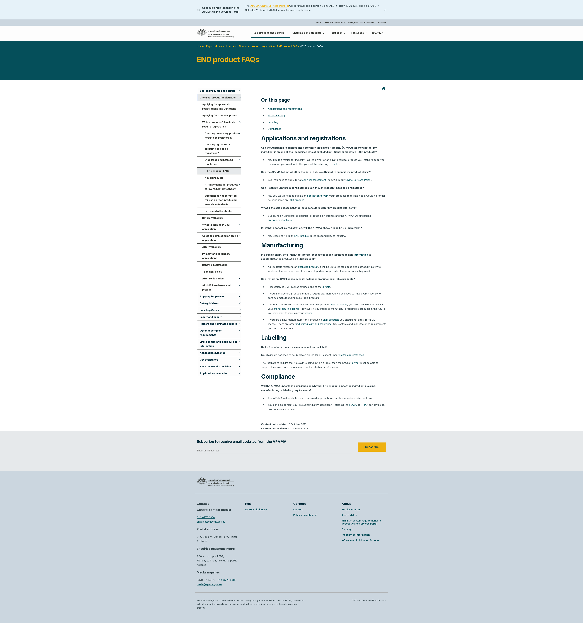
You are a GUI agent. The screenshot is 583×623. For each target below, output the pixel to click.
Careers (298, 509)
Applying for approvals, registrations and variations (219, 106)
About (318, 22)
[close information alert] (384, 9)
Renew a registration (215, 264)
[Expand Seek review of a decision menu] (239, 365)
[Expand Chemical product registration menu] (239, 96)
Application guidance (212, 352)
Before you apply (212, 217)
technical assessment (314, 179)
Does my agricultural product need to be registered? (217, 149)
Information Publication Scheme (360, 540)
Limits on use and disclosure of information (218, 344)
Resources (357, 32)
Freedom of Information (356, 534)
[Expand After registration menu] (239, 277)
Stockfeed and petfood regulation (219, 162)
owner (356, 362)
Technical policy (212, 271)
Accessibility (349, 515)
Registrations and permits (269, 32)
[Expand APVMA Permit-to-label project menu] (239, 284)
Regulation (336, 32)
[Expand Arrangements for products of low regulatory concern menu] (239, 183)
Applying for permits (212, 296)
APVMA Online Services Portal (269, 6)
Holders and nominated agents (218, 323)
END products (339, 304)
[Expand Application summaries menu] (239, 371)
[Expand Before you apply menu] (239, 216)
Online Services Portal (334, 22)
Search (376, 32)
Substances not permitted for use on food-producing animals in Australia (221, 200)
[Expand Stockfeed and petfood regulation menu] (239, 158)
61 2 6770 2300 (206, 517)
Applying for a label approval (219, 115)
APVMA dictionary (256, 509)
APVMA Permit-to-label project (216, 287)
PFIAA (364, 404)
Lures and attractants (218, 211)
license (308, 313)
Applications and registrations (285, 108)
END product (301, 235)
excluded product (308, 266)
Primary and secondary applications (216, 256)
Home (200, 46)
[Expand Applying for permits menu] (239, 295)
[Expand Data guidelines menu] (239, 301)
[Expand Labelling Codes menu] (239, 308)
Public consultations (305, 515)
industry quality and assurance (314, 323)
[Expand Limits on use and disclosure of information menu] (239, 340)
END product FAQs (218, 170)
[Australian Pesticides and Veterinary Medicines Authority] (215, 33)
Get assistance (209, 359)
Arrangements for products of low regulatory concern (221, 186)
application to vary (318, 195)
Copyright (347, 529)
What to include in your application (216, 227)
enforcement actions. (280, 220)
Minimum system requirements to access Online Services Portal (361, 522)
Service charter (351, 509)
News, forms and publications (361, 22)
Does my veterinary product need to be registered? (222, 135)
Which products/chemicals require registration (218, 124)
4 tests (326, 286)
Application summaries (213, 373)
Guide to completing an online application (220, 238)
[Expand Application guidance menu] (239, 351)
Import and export (211, 316)
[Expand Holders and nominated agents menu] (239, 322)
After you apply (211, 246)
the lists (336, 164)
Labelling (273, 122)
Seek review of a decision (215, 366)
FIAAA (353, 404)
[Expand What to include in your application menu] (239, 223)
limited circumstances (351, 354)
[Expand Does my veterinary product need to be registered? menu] (239, 132)
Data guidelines (209, 303)
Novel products (214, 177)
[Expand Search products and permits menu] (239, 89)
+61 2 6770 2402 (226, 580)
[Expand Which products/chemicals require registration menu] (239, 120)
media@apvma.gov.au (209, 584)
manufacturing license (287, 308)
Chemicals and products (307, 32)
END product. (296, 199)
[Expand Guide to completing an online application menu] (239, 234)
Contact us (381, 22)
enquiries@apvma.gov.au (211, 521)
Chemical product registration (257, 46)
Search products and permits (217, 90)
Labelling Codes (209, 310)
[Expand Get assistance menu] (239, 358)
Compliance (274, 128)
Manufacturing (276, 115)
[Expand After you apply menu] (239, 245)
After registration (213, 278)
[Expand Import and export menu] (239, 315)
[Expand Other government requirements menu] (239, 329)
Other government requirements (211, 332)
